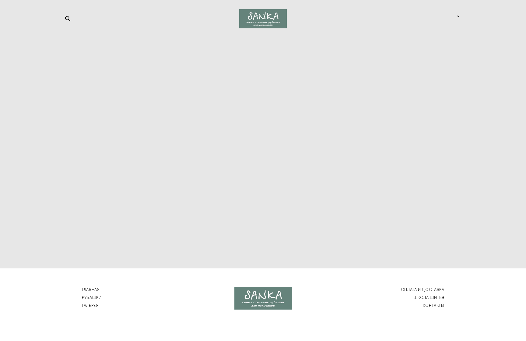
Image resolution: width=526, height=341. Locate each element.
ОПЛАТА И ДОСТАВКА (422, 289)
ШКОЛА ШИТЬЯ (428, 297)
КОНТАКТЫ (433, 305)
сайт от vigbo (263, 326)
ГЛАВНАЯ (91, 289)
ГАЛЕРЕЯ (90, 305)
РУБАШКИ (92, 297)
